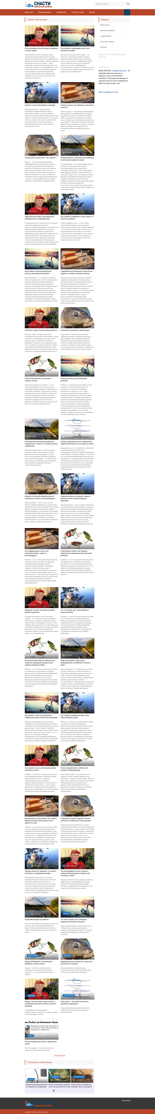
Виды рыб (29, 12)
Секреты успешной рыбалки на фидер (40, 105)
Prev (26, 1075)
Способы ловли (78, 12)
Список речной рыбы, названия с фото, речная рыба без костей (59, 1086)
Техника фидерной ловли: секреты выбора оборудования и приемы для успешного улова (75, 873)
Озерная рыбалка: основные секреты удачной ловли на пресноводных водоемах (75, 498)
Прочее (92, 12)
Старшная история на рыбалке (37, 919)
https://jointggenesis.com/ (108, 92)
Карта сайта (126, 1100)
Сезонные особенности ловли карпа (75, 330)
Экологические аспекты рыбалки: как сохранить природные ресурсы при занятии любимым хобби (40, 663)
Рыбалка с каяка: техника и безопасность (41, 330)
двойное (102, 57)
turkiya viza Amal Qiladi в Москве (111, 54)
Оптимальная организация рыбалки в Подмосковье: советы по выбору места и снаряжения (41, 444)
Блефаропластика (104, 67)
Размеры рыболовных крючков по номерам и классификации (36, 1086)
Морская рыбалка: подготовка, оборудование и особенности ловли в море (76, 663)
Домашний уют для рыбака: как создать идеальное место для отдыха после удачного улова (41, 820)
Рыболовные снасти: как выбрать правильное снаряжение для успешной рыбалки (76, 553)
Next (93, 1075)
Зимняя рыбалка (44, 12)
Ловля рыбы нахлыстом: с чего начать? (40, 158)
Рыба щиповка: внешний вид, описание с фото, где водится (81, 1086)
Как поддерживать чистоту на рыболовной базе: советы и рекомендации (36, 553)
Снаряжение (61, 12)
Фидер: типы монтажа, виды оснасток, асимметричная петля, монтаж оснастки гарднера (40, 1004)
